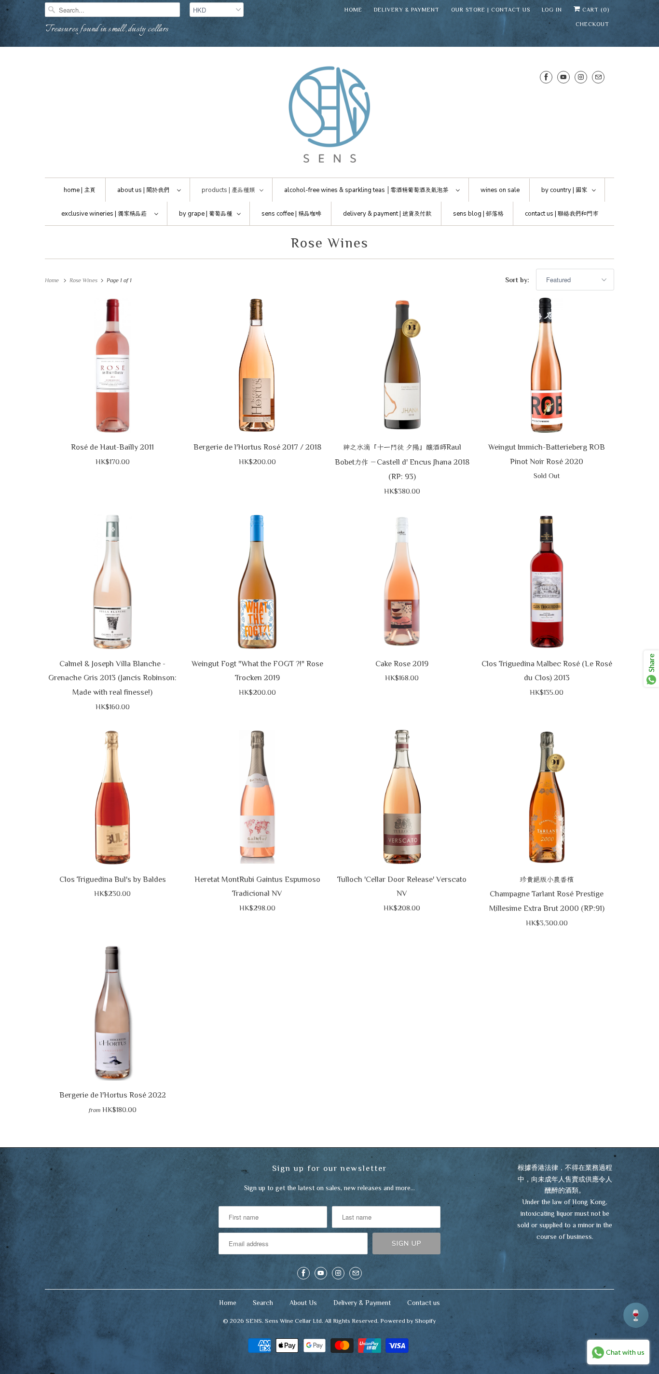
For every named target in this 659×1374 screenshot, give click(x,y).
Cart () (594, 9)
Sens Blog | (478, 213)
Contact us (423, 1302)
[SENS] (329, 114)
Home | (80, 190)
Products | (228, 190)
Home (353, 9)
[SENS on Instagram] (581, 77)
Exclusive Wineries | (104, 213)
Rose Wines (330, 242)
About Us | (143, 190)
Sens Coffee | (291, 213)
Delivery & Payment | (387, 213)
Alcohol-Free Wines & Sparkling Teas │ (366, 190)
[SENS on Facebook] (546, 77)
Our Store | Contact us (490, 9)
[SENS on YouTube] (563, 77)
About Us (303, 1302)
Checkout (592, 24)
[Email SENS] (598, 77)
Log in (552, 9)
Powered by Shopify (408, 1320)
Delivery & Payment (406, 9)
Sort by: (518, 280)
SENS (254, 1320)
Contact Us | (561, 213)
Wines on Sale (500, 190)
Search (263, 1302)
